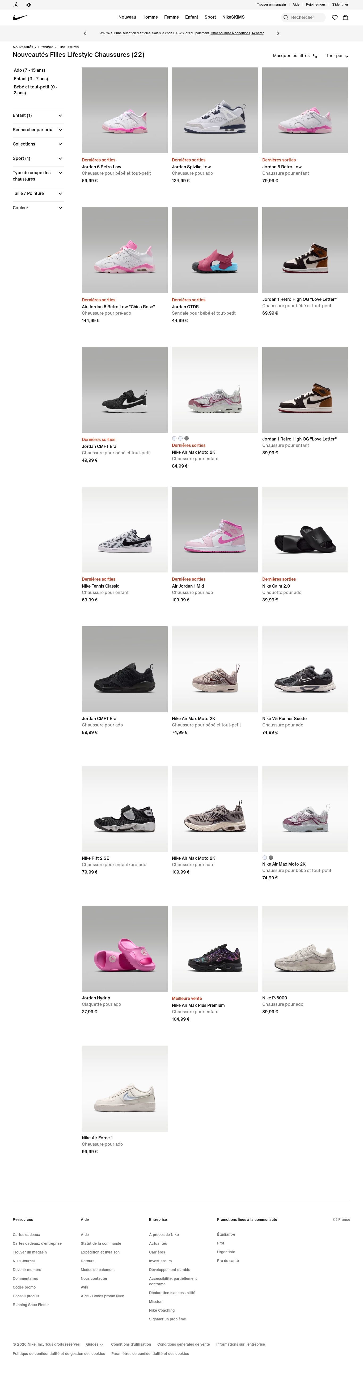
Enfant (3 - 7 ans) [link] (31, 78)
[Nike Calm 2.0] (305, 529)
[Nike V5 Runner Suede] (305, 669)
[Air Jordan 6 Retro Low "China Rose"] (125, 250)
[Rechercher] (286, 17)
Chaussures (68, 47)
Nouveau (127, 17)
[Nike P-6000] (305, 949)
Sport (210, 17)
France (344, 1220)
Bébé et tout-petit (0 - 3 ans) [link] (35, 90)
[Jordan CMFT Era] (125, 390)
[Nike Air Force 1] (125, 1088)
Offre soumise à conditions (230, 33)
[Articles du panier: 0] (345, 17)
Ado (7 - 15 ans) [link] (29, 70)
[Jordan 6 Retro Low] (125, 110)
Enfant (191, 17)
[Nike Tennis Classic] (125, 529)
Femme (171, 17)
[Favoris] (335, 17)
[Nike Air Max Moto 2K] (215, 390)
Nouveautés (23, 47)
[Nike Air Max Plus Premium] (215, 949)
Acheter (258, 33)
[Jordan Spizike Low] (215, 110)
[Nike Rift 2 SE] (125, 809)
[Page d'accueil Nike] (20, 17)
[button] (38, 115)
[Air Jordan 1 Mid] (215, 529)
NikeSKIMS (233, 17)
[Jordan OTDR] (215, 250)
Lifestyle (45, 47)
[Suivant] (278, 33)
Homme (150, 17)
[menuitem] (301, 5)
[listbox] (337, 56)
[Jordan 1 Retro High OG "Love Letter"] (305, 250)
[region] (34, 143)
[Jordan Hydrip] (125, 949)
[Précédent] (84, 33)
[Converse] (29, 5)
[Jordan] (16, 5)
